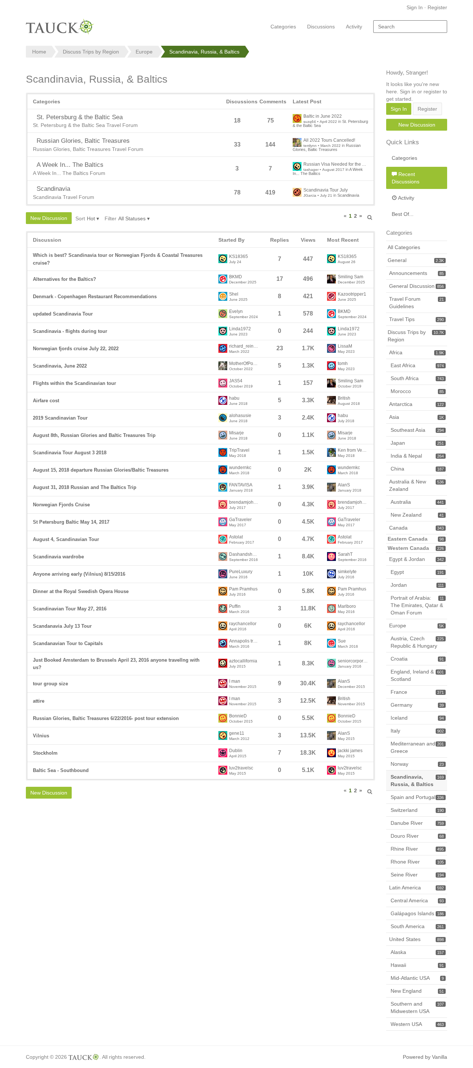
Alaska (417, 952)
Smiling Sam (350, 277)
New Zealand (417, 515)
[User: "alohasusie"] (222, 417)
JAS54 (235, 381)
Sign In (414, 7)
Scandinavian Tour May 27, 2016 (69, 608)
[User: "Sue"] (331, 643)
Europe (416, 625)
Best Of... (403, 214)
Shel (233, 294)
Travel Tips (416, 319)
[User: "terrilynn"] (297, 142)
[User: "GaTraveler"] (222, 521)
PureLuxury (240, 571)
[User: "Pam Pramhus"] (222, 591)
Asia (416, 417)
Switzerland (417, 810)
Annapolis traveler (244, 641)
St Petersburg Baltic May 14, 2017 (71, 522)
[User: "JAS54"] (222, 383)
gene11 (236, 733)
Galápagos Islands (417, 913)
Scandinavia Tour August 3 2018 (69, 452)
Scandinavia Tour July (325, 190)
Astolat (236, 537)
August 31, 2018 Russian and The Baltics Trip (84, 487)
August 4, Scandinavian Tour (66, 539)
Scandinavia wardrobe (58, 556)
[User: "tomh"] (331, 365)
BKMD (235, 277)
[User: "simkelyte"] (331, 573)
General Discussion (416, 286)
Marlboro (347, 606)
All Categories (404, 247)
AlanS (344, 485)
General (416, 260)
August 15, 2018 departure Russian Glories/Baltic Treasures (101, 470)
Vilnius (41, 735)
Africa (416, 352)
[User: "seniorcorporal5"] (331, 663)
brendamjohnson (244, 502)
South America (417, 926)
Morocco (417, 391)
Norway (417, 764)
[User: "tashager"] (297, 166)
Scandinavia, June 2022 (60, 366)
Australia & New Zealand (416, 485)
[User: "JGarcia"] (297, 192)
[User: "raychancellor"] (222, 625)
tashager (311, 170)
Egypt (417, 572)
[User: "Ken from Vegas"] (331, 452)
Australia (417, 502)
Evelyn (236, 311)
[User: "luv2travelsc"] (222, 770)
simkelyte (347, 571)
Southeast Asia (417, 430)
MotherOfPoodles (244, 363)
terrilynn (310, 146)
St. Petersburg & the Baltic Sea (80, 117)
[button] (370, 216)
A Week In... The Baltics (70, 164)
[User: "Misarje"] (222, 435)
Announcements (416, 273)
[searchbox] (410, 26)
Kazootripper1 (352, 294)
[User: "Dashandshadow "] (222, 556)
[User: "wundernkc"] (222, 469)
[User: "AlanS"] (331, 487)
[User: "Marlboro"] (331, 608)
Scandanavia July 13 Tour (62, 626)
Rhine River (417, 849)
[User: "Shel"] (222, 296)
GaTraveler (240, 519)
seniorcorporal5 (353, 661)
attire (38, 701)
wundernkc (240, 467)
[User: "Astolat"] (222, 539)
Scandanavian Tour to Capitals (68, 643)
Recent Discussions (405, 178)
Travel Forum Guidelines (416, 302)
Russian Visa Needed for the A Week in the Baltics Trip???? (335, 164)
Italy (417, 731)
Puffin (235, 606)
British (344, 398)
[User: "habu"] (222, 400)
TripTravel (239, 450)
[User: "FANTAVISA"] (222, 487)
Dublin (235, 750)
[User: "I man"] (222, 683)
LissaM (345, 346)
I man (234, 681)
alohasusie (240, 415)
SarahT (345, 554)
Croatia (417, 659)
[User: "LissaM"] (331, 348)
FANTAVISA (240, 485)
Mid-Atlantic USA (417, 978)
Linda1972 (240, 329)
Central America (417, 900)
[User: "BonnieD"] (222, 718)
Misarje (236, 433)
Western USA (417, 1024)
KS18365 (238, 256)
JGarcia (309, 195)
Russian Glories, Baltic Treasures (83, 140)
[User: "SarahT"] (331, 556)
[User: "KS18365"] (222, 258)
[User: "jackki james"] (331, 752)
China (417, 469)
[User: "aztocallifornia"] (222, 663)
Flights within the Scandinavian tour (74, 383)
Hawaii (417, 965)
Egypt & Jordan (416, 559)
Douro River (417, 836)
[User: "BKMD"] (222, 279)
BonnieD (238, 716)
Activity (354, 27)
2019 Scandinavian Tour (60, 418)
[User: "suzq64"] (297, 118)
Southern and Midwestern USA (417, 1007)
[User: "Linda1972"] (222, 331)
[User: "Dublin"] (222, 752)
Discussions (321, 27)
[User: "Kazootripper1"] (331, 296)
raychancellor (242, 623)
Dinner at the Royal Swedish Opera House (81, 591)
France (417, 692)
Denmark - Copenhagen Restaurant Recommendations (95, 296)
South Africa (417, 378)
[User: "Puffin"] (222, 608)
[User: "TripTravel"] (222, 452)
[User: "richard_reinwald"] (222, 348)
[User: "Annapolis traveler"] (222, 643)
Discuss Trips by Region (416, 335)
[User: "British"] (331, 400)
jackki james (350, 750)
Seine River (417, 875)
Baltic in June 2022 (322, 116)
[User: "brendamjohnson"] (222, 504)
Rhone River (417, 862)
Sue (342, 641)
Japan (417, 443)
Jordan (417, 585)
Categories (283, 27)
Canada (416, 528)
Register (437, 7)
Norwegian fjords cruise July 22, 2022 (76, 348)
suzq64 (309, 122)
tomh (343, 363)
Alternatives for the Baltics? (64, 279)
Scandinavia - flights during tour (70, 331)
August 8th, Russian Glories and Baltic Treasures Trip (94, 435)
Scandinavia (53, 188)
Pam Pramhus (243, 589)
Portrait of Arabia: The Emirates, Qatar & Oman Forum (417, 605)
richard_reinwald (244, 346)
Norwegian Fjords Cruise (61, 504)
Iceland (417, 718)
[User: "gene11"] (222, 735)
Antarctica (416, 404)
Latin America (416, 887)
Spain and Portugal (417, 797)
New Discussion (48, 218)
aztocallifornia (243, 661)
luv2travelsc (241, 768)
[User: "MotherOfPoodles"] (222, 365)
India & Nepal (417, 456)
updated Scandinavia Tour (63, 314)
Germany (417, 705)
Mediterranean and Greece (417, 747)
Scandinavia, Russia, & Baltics (417, 780)
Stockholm (45, 753)
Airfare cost (46, 400)
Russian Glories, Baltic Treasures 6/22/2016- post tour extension (106, 718)
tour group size (50, 683)
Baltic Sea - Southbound (61, 770)
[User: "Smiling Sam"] (331, 279)
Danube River (417, 823)
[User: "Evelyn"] (222, 313)
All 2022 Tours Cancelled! (329, 140)
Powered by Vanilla (425, 1057)
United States (416, 939)
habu (234, 398)
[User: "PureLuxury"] (222, 573)
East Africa (417, 365)
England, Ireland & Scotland (417, 675)
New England (417, 991)
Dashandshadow (244, 554)
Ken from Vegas (353, 450)
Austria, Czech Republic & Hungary (417, 642)
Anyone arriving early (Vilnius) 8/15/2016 (79, 574)
